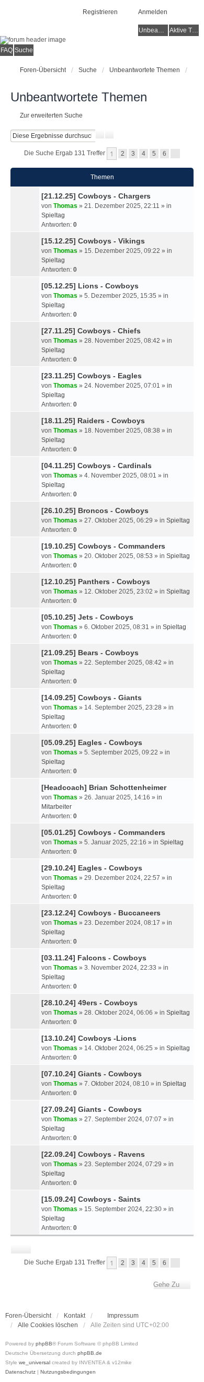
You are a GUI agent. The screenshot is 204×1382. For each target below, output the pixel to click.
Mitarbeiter (56, 806)
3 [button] (133, 153)
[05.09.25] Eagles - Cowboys (91, 742)
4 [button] (143, 153)
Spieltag (53, 215)
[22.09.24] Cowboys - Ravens (93, 1154)
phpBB (44, 1343)
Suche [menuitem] (24, 50)
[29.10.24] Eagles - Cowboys (91, 868)
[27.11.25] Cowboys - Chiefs (91, 331)
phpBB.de (89, 1353)
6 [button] (164, 153)
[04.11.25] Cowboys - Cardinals (96, 465)
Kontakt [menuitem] (74, 1315)
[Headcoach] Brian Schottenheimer (103, 787)
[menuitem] (118, 1315)
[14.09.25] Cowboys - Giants (91, 697)
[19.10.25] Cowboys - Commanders (103, 546)
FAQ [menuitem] (7, 50)
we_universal (34, 1362)
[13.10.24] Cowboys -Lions (89, 1038)
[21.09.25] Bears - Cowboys (90, 652)
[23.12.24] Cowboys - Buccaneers (101, 913)
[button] (175, 153)
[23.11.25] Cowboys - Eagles (91, 375)
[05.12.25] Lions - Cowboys (90, 286)
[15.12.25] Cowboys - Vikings (93, 241)
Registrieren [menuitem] (100, 12)
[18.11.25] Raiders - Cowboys (93, 420)
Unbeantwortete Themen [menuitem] (153, 30)
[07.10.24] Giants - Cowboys (91, 1074)
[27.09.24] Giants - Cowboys (91, 1109)
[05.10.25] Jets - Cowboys (87, 617)
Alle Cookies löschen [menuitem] (48, 1325)
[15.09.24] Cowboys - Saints (91, 1199)
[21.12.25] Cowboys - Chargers (96, 196)
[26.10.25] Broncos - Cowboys (95, 510)
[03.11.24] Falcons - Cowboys (93, 958)
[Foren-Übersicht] (102, 40)
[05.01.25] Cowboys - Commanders (103, 832)
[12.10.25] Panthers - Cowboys (95, 581)
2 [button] (122, 153)
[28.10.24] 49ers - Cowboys (89, 1002)
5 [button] (154, 153)
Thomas (65, 206)
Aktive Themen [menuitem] (184, 30)
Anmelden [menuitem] (152, 12)
